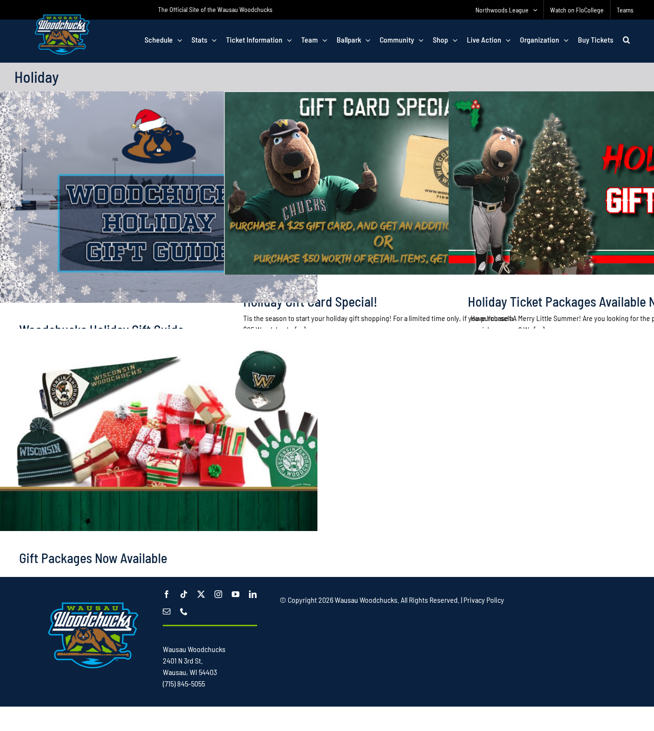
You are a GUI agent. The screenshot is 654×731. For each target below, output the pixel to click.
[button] (626, 40)
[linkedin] (253, 594)
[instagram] (218, 594)
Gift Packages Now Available (93, 558)
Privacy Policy (483, 599)
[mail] (166, 611)
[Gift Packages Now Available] (158, 439)
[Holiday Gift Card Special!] (382, 183)
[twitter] (201, 594)
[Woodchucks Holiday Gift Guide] (158, 197)
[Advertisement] (454, 634)
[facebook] (166, 594)
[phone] (184, 611)
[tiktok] (184, 594)
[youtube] (235, 594)
